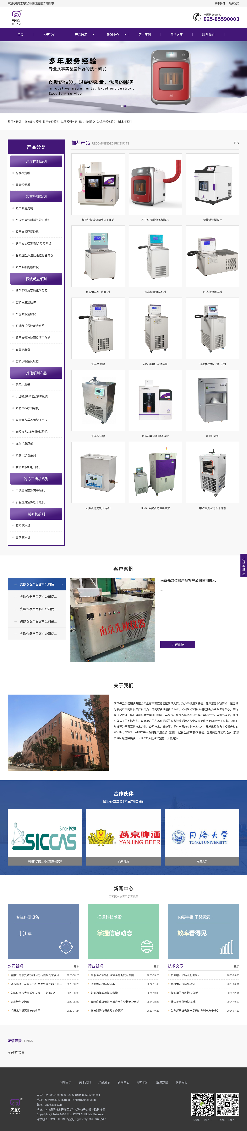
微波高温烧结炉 (26, 302)
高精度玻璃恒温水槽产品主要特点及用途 (125, 1001)
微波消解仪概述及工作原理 (125, 1010)
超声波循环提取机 (27, 232)
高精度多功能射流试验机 (31, 431)
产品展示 (81, 34)
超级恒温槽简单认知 (205, 984)
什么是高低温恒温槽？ (205, 1001)
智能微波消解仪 (26, 314)
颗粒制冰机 (23, 525)
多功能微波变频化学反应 (31, 290)
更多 (236, 143)
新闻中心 (113, 34)
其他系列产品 (69, 121)
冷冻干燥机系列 (106, 121)
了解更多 (178, 644)
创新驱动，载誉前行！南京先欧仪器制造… (45, 984)
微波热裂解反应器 (27, 361)
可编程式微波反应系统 (30, 326)
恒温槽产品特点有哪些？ (205, 975)
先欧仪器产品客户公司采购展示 (41, 621)
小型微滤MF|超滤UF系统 (32, 396)
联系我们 (234, 3)
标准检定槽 (23, 173)
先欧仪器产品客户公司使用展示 (41, 584)
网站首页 (65, 1082)
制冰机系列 (125, 121)
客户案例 (145, 34)
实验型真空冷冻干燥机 (30, 502)
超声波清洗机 (24, 208)
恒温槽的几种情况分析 (205, 993)
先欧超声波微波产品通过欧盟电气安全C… (205, 1010)
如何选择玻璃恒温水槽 (125, 993)
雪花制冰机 (23, 537)
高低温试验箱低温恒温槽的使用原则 (125, 975)
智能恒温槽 (23, 185)
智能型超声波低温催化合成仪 (34, 255)
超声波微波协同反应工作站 (33, 337)
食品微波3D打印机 (28, 467)
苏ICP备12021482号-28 (91, 1119)
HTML (62, 1119)
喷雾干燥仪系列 (26, 455)
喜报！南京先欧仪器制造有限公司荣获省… (45, 975)
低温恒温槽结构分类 (125, 984)
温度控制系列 (87, 121)
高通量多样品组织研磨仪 (31, 420)
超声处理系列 (51, 121)
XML (53, 1119)
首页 (20, 34)
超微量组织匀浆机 (27, 408)
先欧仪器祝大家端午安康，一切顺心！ (45, 993)
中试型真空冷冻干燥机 (30, 490)
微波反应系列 (33, 121)
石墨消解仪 (23, 349)
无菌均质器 (23, 384)
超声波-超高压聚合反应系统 (33, 243)
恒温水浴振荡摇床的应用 (45, 1010)
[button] (122, 106)
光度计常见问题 (45, 1001)
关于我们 (220, 3)
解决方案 (176, 34)
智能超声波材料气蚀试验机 (33, 220)
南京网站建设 (16, 1052)
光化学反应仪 (24, 443)
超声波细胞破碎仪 (27, 267)
